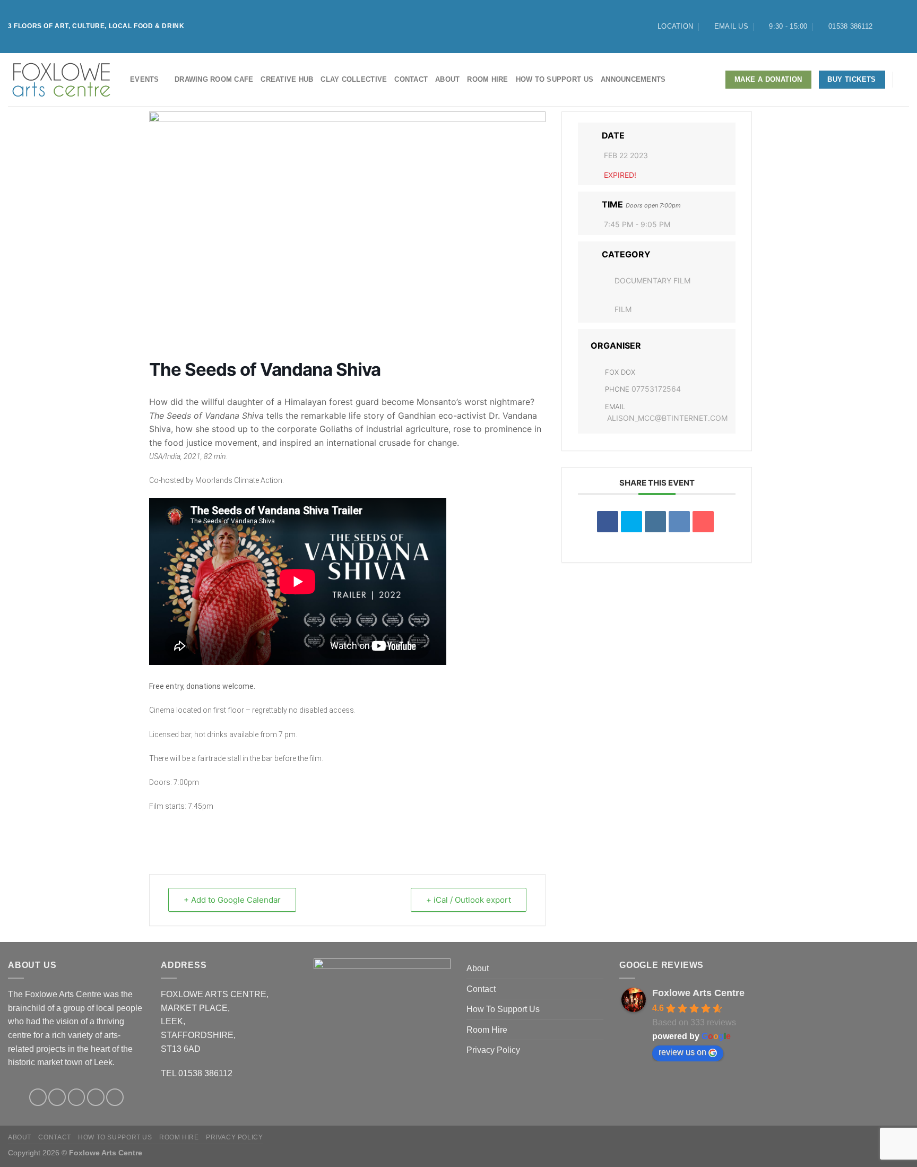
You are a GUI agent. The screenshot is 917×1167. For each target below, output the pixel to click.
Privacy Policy (493, 1049)
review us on (682, 1052)
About (447, 79)
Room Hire (487, 79)
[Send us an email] (96, 1097)
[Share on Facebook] (607, 521)
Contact (411, 79)
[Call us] (115, 1097)
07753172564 (656, 388)
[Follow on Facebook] (883, 26)
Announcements (633, 79)
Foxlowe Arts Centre (698, 993)
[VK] (679, 521)
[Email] (703, 521)
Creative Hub (287, 79)
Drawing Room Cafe (214, 79)
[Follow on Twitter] (904, 26)
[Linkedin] (655, 521)
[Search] (905, 80)
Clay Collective (354, 79)
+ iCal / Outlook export (468, 900)
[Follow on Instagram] (893, 26)
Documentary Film (652, 280)
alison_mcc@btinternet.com (667, 417)
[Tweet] (631, 521)
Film (623, 309)
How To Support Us (554, 79)
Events (144, 79)
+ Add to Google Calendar (232, 900)
